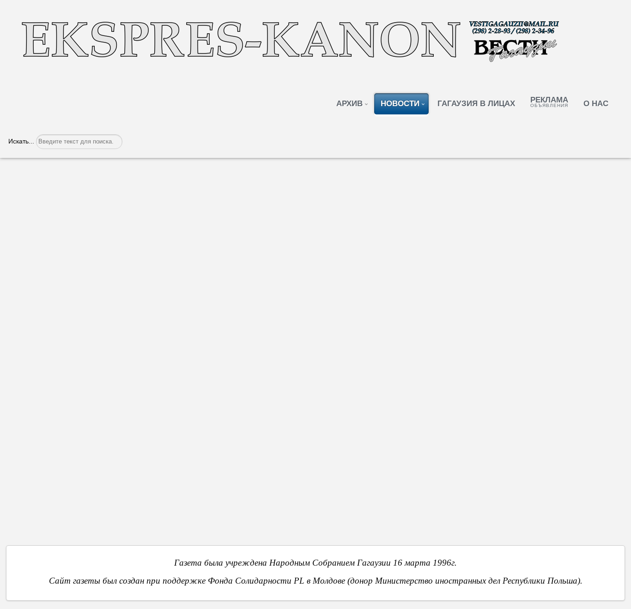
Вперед (590, 467)
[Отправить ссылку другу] (613, 203)
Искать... (21, 141)
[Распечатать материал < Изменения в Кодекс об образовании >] (601, 203)
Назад (39, 467)
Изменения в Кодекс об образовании (103, 177)
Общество (70, 204)
